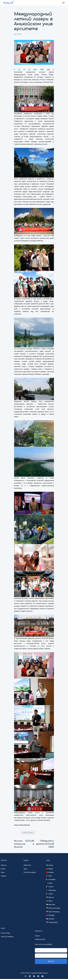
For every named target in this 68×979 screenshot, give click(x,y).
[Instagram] (25, 976)
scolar (18, 34)
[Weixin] (34, 976)
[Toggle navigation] (63, 2)
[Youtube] (42, 976)
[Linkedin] (30, 976)
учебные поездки (27, 832)
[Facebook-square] (38, 976)
